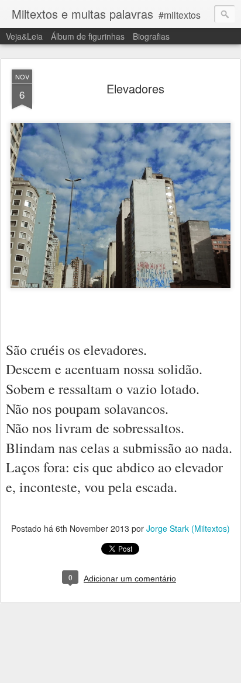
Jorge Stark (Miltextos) (188, 528)
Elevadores (135, 88)
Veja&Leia (24, 36)
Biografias (151, 36)
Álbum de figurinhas (88, 36)
